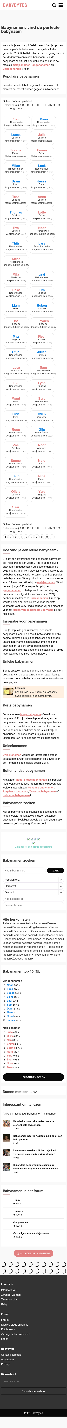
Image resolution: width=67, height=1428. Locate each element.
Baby (4, 1304)
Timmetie (18, 1211)
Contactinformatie (11, 1354)
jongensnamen (41, 65)
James (11, 1020)
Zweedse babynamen (42, 791)
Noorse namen (37, 947)
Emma (11, 1044)
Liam (10, 997)
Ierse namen (34, 939)
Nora (10, 1051)
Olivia (10, 1036)
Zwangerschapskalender (15, 1334)
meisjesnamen (21, 65)
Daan (10, 1008)
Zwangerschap (9, 1299)
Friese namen (20, 931)
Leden (4, 1339)
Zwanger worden (11, 1295)
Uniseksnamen (12, 755)
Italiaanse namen (53, 939)
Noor (10, 1063)
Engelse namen (39, 927)
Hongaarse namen (15, 939)
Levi (9, 1000)
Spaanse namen (22, 954)
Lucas (10, 993)
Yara (9, 1055)
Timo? (16, 1199)
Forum (5, 1320)
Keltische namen (31, 943)
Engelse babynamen (15, 791)
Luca (10, 989)
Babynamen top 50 (33, 1077)
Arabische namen (35, 923)
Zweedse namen (22, 958)
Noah (10, 985)
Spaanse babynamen (41, 787)
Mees (10, 1012)
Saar (10, 1059)
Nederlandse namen (15, 947)
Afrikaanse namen (13, 923)
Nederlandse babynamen (31, 779)
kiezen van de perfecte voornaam (33, 610)
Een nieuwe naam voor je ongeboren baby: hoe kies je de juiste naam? (36, 691)
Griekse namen (39, 931)
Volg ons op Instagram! (34, 1253)
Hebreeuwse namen (24, 935)
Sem (9, 1004)
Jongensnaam (21, 1222)
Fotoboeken (8, 1329)
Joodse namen (11, 943)
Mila (9, 1040)
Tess (10, 1067)
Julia (10, 1032)
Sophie (11, 1048)
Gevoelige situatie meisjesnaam (31, 1233)
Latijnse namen (51, 943)
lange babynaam (30, 714)
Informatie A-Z (9, 1290)
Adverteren (7, 1359)
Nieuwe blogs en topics (14, 1324)
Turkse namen (41, 954)
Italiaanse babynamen (16, 795)
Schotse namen (42, 950)
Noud (10, 1016)
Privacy (5, 1364)
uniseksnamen (12, 69)
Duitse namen (20, 927)
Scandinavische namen (18, 950)
